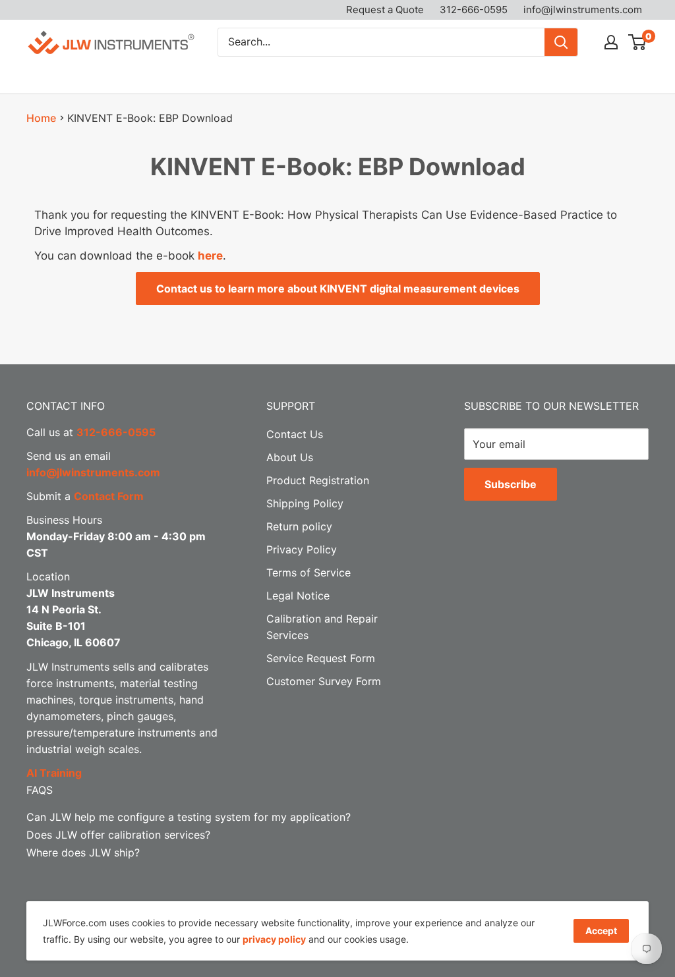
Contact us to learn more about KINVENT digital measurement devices (337, 288)
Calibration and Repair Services (259, 77)
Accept (601, 930)
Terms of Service (308, 572)
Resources (400, 77)
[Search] (560, 42)
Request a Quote (385, 9)
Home (41, 118)
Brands (126, 77)
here (210, 255)
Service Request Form (320, 658)
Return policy (299, 526)
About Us (487, 77)
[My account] (611, 42)
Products (48, 77)
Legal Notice (298, 595)
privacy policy (274, 939)
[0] (638, 42)
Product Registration (317, 480)
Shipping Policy (304, 503)
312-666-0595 (474, 9)
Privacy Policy (301, 549)
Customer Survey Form (323, 681)
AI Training (54, 772)
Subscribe (510, 484)
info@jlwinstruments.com (582, 9)
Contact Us (562, 77)
